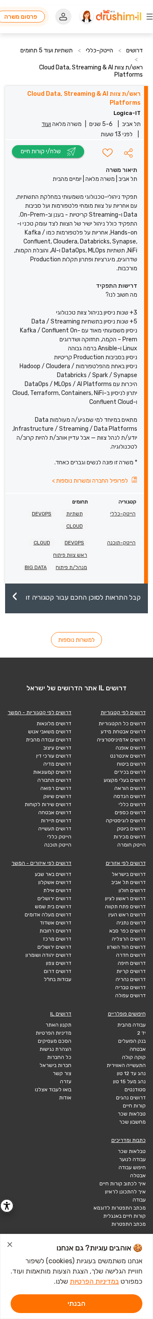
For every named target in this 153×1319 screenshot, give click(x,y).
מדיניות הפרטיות (53, 1033)
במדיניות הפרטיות (94, 1281)
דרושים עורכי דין (53, 756)
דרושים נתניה (131, 923)
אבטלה (138, 1176)
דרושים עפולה (130, 996)
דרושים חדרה (131, 955)
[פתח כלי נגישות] (7, 1206)
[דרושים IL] (118, 16)
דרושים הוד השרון (126, 947)
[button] (128, 152)
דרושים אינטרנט (128, 756)
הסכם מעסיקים (54, 1041)
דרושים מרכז (57, 939)
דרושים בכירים (130, 772)
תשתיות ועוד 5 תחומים (46, 50)
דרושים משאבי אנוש (49, 732)
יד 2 (141, 1033)
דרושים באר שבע (53, 874)
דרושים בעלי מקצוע (125, 780)
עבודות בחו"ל (57, 979)
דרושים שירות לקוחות (48, 804)
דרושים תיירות (56, 821)
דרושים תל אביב (128, 882)
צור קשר (62, 1073)
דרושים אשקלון (54, 882)
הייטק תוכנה (57, 845)
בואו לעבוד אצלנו (53, 1090)
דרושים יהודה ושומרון (48, 955)
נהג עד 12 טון (131, 1073)
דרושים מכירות (129, 837)
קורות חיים (134, 1106)
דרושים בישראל (129, 874)
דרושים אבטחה (54, 812)
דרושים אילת (57, 890)
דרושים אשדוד (55, 923)
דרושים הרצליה (129, 939)
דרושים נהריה (131, 979)
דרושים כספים (130, 812)
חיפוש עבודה (132, 1167)
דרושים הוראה (130, 788)
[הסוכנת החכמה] (86, 16)
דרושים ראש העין (127, 915)
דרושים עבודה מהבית (48, 740)
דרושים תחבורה (54, 780)
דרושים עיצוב (57, 748)
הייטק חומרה (131, 845)
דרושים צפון (58, 963)
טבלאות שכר (132, 1114)
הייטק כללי (59, 837)
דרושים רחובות (55, 931)
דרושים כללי (132, 804)
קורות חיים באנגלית (124, 1216)
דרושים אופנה (131, 748)
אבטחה (138, 1049)
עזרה (65, 1081)
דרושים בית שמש (53, 907)
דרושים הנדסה (129, 796)
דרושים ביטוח (131, 764)
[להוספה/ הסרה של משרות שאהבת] (107, 152)
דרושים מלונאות (54, 724)
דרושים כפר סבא (127, 931)
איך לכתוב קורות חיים (122, 1184)
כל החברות (59, 1057)
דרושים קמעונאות (52, 772)
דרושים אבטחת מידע (123, 732)
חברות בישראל (55, 1065)
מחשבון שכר (132, 1122)
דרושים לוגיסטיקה (126, 821)
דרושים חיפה (132, 963)
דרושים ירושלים (54, 898)
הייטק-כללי (99, 50)
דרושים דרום (57, 971)
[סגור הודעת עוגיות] (10, 1245)
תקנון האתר (58, 1025)
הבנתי (76, 1303)
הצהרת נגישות (55, 1049)
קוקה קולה (134, 1057)
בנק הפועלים (132, 1041)
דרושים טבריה (130, 987)
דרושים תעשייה (54, 829)
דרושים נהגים (131, 1098)
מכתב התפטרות (128, 1224)
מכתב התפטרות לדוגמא (120, 1208)
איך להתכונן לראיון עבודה (125, 1196)
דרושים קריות (131, 971)
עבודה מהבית (131, 1025)
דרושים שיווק (57, 796)
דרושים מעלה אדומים (48, 915)
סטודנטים (135, 1090)
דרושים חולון (132, 890)
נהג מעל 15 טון (129, 1081)
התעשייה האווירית (126, 1065)
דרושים (134, 50)
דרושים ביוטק (131, 829)
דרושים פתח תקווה (125, 907)
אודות (65, 1098)
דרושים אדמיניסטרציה (121, 740)
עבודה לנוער (132, 1159)
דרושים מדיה (57, 764)
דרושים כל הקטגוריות (122, 724)
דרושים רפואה (55, 788)
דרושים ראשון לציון (125, 898)
